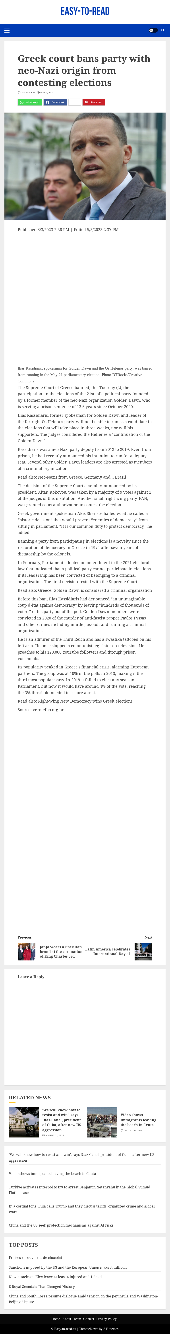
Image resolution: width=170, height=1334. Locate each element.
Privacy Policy (106, 1319)
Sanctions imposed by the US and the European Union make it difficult (68, 1267)
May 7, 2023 (46, 92)
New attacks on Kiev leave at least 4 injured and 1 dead (55, 1276)
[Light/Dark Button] (153, 30)
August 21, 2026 (54, 1135)
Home (55, 1319)
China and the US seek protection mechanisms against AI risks (61, 1225)
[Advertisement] (85, 266)
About (66, 1319)
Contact (88, 1319)
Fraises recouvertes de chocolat (35, 1257)
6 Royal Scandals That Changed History (42, 1286)
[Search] (163, 30)
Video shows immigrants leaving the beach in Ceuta (138, 1119)
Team (77, 1319)
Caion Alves (28, 92)
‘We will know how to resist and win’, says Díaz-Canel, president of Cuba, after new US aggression (61, 1120)
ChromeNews (88, 1329)
